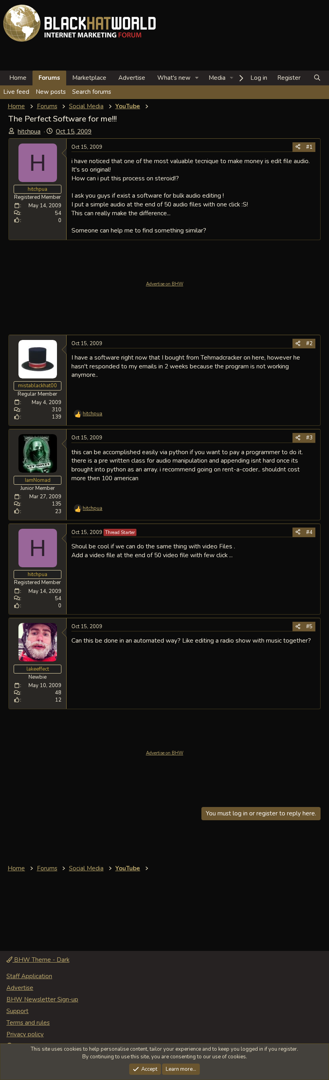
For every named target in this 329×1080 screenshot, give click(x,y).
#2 (309, 343)
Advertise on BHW (164, 284)
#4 (309, 532)
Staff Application (29, 976)
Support (17, 1011)
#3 (309, 437)
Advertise (131, 78)
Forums (49, 78)
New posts (51, 92)
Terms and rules (28, 1023)
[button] (197, 78)
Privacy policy (25, 1034)
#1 (309, 147)
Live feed (16, 92)
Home (17, 78)
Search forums (91, 92)
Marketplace (89, 78)
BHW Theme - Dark (40, 960)
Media (217, 78)
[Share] (297, 147)
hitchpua (29, 131)
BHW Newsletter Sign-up (42, 999)
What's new (174, 78)
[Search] (317, 78)
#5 (309, 626)
